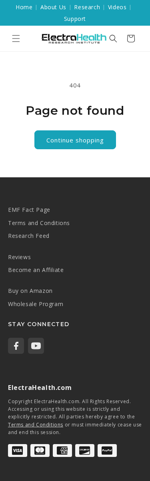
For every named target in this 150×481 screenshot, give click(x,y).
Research (87, 7)
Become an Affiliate (36, 270)
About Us (53, 7)
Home (24, 7)
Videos (117, 7)
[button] (16, 38)
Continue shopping (75, 140)
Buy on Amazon (30, 290)
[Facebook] (16, 346)
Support (75, 18)
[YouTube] (36, 346)
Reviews (19, 257)
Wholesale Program (35, 304)
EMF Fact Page (29, 209)
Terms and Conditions (39, 223)
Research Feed (29, 235)
